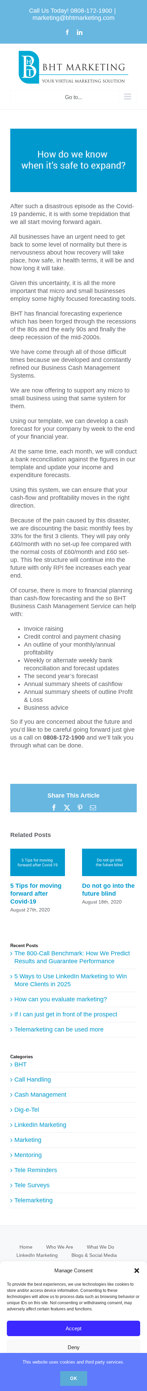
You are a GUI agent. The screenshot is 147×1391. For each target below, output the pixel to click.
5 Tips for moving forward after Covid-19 (38, 862)
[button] (136, 1270)
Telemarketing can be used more (59, 1029)
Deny (74, 1347)
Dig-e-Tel (26, 1109)
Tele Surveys (32, 1185)
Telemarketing (33, 1200)
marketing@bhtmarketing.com (73, 17)
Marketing (27, 1139)
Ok (73, 1378)
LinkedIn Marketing (40, 1124)
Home (25, 1247)
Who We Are (59, 1247)
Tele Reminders (35, 1170)
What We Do (100, 1247)
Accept (73, 1328)
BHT (20, 1064)
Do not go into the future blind (109, 862)
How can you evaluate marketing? (60, 999)
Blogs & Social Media (94, 1255)
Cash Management (40, 1094)
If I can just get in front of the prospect (65, 1014)
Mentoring (28, 1155)
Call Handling (32, 1079)
